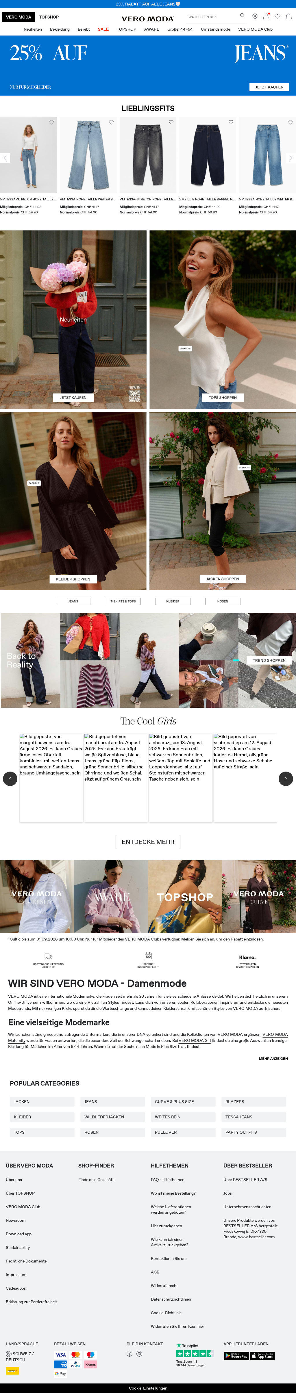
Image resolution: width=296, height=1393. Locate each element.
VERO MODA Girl (195, 1040)
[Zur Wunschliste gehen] (277, 18)
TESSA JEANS (238, 1117)
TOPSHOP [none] (49, 17)
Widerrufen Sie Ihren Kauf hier (177, 1326)
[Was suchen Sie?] (242, 15)
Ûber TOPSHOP (20, 1193)
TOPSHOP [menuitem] (126, 29)
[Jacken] (222, 545)
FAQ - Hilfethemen (167, 1179)
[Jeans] (148, 66)
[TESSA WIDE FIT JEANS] (148, 660)
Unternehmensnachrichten (247, 1206)
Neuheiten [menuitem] (33, 29)
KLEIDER (22, 1117)
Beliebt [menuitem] (84, 29)
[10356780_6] (222, 275)
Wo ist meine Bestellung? (173, 1193)
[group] (28, 169)
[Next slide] (291, 158)
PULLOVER (166, 1132)
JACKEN (21, 1101)
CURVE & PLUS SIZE (174, 1101)
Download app (19, 1234)
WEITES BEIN (167, 1117)
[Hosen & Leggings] (222, 601)
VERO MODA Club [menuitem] (255, 29)
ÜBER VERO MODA (29, 1166)
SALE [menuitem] (103, 29)
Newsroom (16, 1220)
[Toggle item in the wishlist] (51, 122)
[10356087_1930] (73, 456)
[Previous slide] (5, 158)
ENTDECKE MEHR (148, 842)
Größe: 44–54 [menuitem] (180, 29)
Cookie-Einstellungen (148, 1388)
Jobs (227, 1193)
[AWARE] (111, 896)
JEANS (90, 1101)
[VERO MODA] (148, 20)
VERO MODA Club (23, 1206)
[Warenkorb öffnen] (289, 17)
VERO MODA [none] (18, 17)
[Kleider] (73, 545)
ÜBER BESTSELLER (247, 1166)
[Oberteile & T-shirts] (222, 364)
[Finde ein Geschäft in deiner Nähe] (255, 18)
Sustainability (18, 1247)
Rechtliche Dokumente (26, 1261)
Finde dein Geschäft (96, 1179)
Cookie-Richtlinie (166, 1312)
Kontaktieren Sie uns (169, 1258)
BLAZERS (234, 1101)
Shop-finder (96, 1166)
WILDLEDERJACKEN (104, 1117)
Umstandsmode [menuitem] (215, 29)
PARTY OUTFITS (241, 1132)
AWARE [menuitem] (151, 29)
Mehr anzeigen (273, 1059)
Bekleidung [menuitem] (60, 29)
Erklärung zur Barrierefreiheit (31, 1301)
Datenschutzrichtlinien (171, 1299)
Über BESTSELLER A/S (245, 1179)
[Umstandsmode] (37, 896)
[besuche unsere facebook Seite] (129, 1355)
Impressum (16, 1274)
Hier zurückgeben (166, 1225)
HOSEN (91, 1132)
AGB (155, 1272)
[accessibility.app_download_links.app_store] (262, 1359)
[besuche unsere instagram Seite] (139, 1355)
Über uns (14, 1179)
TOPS (19, 1132)
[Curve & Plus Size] (259, 896)
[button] (28, 155)
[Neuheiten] (73, 319)
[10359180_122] (222, 456)
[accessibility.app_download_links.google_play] (236, 1359)
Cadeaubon (16, 1288)
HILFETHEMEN (169, 1166)
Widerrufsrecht (164, 1285)
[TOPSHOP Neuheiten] (185, 896)
